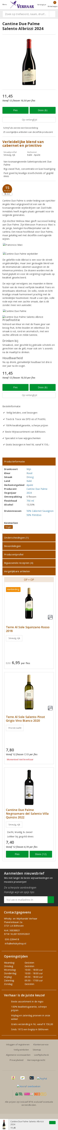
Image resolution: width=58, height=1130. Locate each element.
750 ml (30, 500)
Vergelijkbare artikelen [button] (17, 571)
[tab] (29, 461)
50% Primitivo (34, 514)
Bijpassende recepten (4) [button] (18, 562)
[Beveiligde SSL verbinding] (28, 1094)
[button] (7, 189)
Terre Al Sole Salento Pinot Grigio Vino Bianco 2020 (25, 719)
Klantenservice (41, 1044)
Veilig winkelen (21, 1049)
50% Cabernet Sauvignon (40, 510)
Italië (29, 480)
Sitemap (37, 1049)
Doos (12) (41, 854)
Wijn (29, 469)
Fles (15, 110)
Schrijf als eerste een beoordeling (20, 127)
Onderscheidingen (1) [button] (16, 537)
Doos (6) (42, 110)
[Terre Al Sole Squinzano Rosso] (29, 603)
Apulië (30, 485)
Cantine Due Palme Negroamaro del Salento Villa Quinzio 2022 (27, 813)
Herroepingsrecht (36, 1060)
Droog (30, 477)
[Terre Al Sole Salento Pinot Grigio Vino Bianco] (29, 692)
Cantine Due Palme (37, 488)
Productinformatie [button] (14, 461)
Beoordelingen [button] (12, 546)
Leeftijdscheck (41, 1054)
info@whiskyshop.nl (15, 943)
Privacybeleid (16, 1060)
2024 (29, 492)
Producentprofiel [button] (13, 554)
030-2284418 (12, 939)
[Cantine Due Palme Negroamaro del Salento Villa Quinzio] (29, 787)
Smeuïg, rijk (14, 638)
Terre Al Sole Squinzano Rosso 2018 (28, 629)
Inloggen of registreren (17, 1044)
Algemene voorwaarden (18, 1054)
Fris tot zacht (15, 727)
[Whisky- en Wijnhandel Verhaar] (22, 4)
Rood (29, 473)
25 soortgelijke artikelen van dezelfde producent (28, 132)
